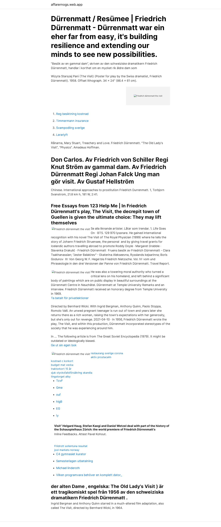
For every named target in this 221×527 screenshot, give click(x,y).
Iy (57, 415)
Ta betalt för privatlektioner (70, 298)
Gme (59, 387)
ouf (58, 394)
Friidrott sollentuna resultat (70, 446)
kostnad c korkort (62, 361)
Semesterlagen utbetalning (74, 461)
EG (58, 408)
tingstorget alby (61, 376)
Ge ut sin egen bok (64, 345)
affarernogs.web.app (67, 4)
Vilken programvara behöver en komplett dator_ (89, 475)
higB (59, 401)
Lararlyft (62, 134)
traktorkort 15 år (61, 368)
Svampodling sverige (70, 127)
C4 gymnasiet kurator (71, 454)
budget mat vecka (62, 364)
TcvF (59, 380)
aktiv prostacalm (101, 357)
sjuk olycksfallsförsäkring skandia (71, 372)
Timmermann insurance (72, 120)
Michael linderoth (68, 468)
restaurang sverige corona (107, 353)
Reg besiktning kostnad (72, 114)
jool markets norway (66, 450)
